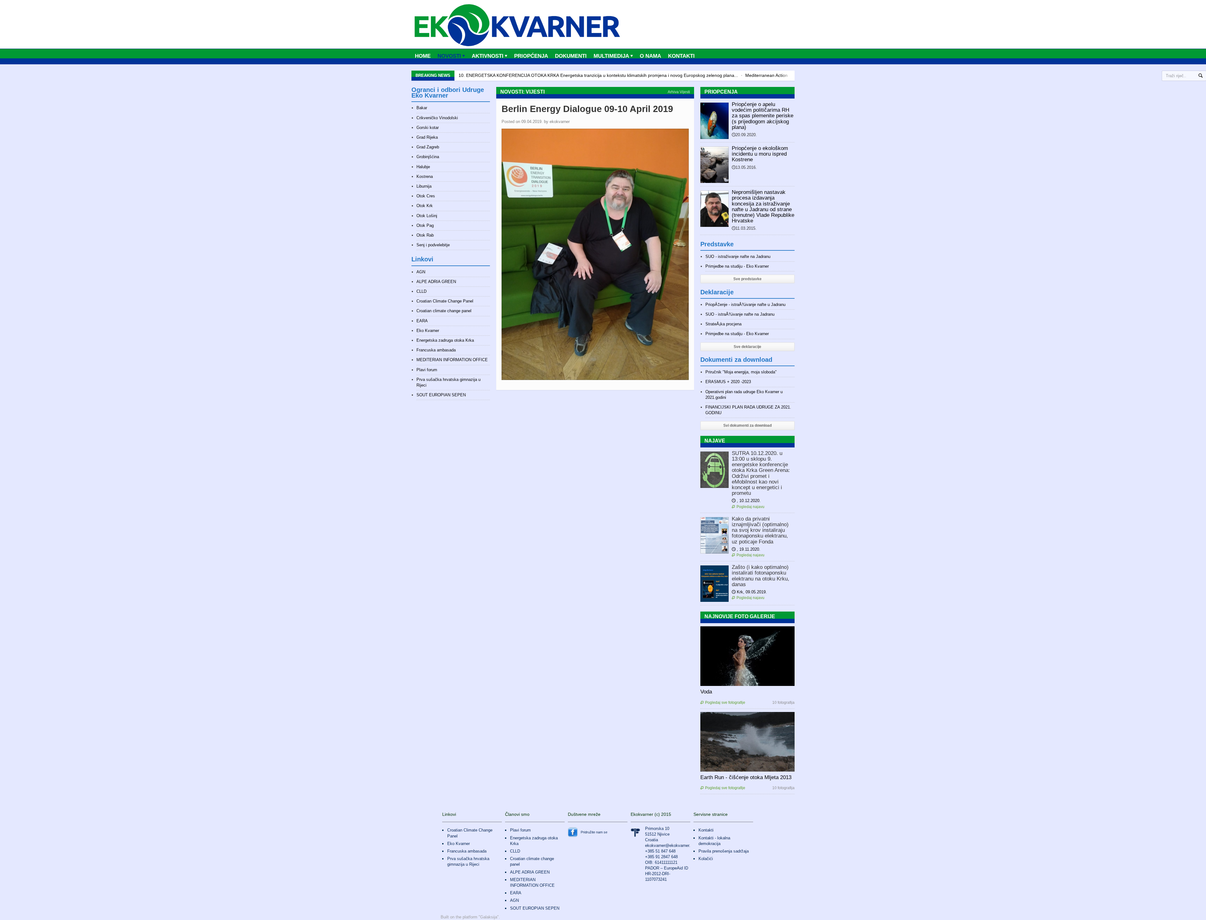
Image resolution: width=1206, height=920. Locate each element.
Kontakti (681, 56)
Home (423, 56)
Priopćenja (531, 56)
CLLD (421, 291)
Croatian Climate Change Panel (444, 301)
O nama (650, 56)
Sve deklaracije (747, 347)
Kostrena (424, 176)
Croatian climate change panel (443, 310)
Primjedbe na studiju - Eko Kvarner (737, 266)
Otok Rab (425, 235)
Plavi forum (426, 369)
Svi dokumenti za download (747, 425)
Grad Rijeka (427, 137)
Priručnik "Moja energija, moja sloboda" (741, 372)
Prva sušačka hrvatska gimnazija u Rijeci (468, 861)
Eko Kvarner (427, 330)
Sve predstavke (747, 279)
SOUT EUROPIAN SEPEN (441, 395)
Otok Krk (424, 205)
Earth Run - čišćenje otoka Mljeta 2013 (745, 777)
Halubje (423, 166)
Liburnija (424, 186)
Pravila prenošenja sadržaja (723, 851)
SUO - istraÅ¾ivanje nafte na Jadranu (739, 314)
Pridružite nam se (594, 832)
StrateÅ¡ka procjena (723, 324)
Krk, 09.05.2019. (749, 592)
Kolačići (705, 858)
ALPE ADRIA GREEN (436, 281)
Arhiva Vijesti (679, 92)
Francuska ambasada (436, 350)
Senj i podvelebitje (433, 245)
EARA (422, 320)
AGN (420, 272)
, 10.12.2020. (746, 500)
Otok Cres (425, 196)
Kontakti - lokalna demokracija (714, 841)
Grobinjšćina (427, 156)
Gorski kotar (427, 127)
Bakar (421, 107)
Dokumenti (571, 56)
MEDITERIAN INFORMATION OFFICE (452, 359)
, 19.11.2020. (746, 549)
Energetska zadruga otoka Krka (445, 340)
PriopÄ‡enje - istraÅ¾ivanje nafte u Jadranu (745, 304)
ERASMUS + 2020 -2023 (728, 381)
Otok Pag (425, 225)
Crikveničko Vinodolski (437, 117)
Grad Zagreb (427, 147)
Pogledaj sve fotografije (722, 702)
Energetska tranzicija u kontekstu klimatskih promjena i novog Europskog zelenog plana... (598, 75)
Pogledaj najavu (748, 507)
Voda (706, 692)
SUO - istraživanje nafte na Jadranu (737, 256)
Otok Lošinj (426, 215)
